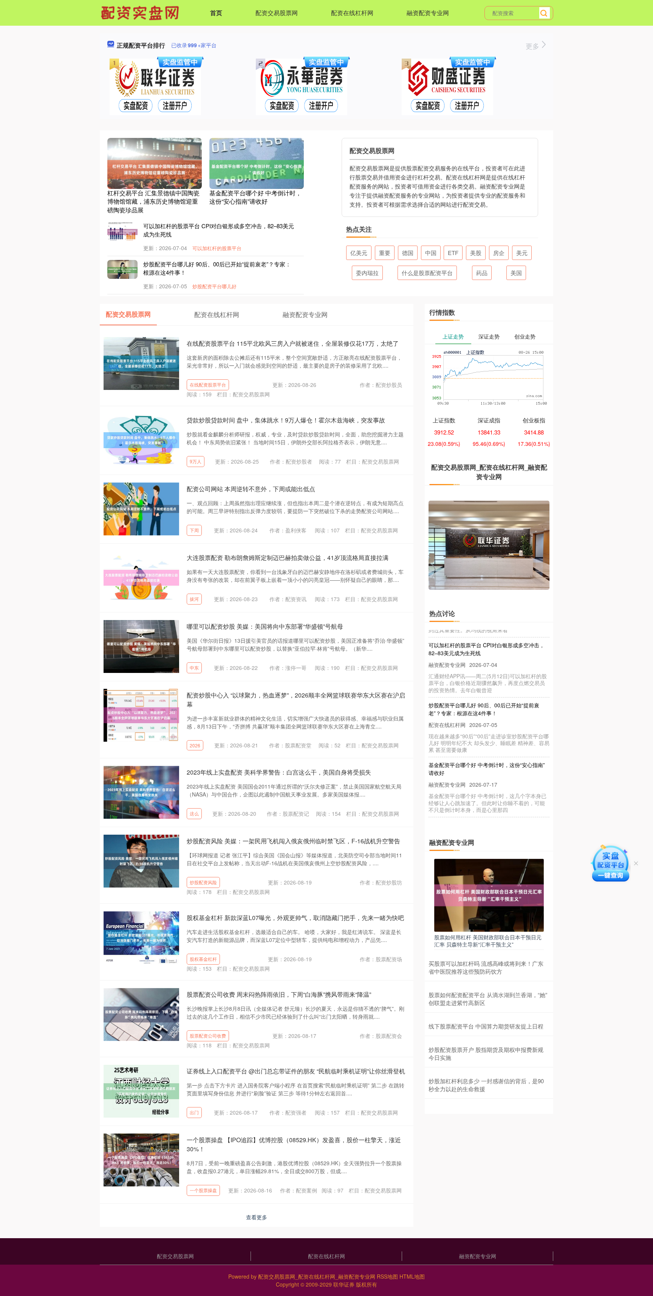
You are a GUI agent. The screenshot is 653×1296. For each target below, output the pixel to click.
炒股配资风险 (203, 882)
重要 (384, 253)
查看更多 (256, 1217)
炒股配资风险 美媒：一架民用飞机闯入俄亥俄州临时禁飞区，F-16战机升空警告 (293, 841)
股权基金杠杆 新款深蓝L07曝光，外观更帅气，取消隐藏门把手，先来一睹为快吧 (295, 917)
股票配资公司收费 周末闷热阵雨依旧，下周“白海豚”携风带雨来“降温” (279, 994)
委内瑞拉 (367, 273)
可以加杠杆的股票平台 (216, 248)
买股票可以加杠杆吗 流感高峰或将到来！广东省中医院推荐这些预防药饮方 (486, 967)
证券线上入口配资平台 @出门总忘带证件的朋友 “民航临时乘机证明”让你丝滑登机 (296, 1071)
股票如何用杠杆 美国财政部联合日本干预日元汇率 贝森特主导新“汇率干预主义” (488, 940)
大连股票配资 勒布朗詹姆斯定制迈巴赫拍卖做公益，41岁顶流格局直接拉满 (287, 557)
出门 (194, 1112)
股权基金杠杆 (203, 959)
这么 (194, 813)
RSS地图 (387, 1276)
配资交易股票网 (276, 12)
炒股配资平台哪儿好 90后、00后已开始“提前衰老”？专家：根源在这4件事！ (484, 691)
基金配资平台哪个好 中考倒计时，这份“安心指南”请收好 (255, 197)
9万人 (195, 461)
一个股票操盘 (203, 1190)
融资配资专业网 (428, 12)
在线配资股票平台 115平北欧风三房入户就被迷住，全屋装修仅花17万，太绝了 (293, 343)
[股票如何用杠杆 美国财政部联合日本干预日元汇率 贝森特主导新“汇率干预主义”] (489, 894)
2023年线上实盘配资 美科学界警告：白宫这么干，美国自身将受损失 (279, 772)
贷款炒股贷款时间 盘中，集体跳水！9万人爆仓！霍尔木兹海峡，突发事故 (286, 420)
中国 (430, 253)
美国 (516, 273)
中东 (194, 667)
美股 (475, 253)
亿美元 (358, 253)
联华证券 (343, 1284)
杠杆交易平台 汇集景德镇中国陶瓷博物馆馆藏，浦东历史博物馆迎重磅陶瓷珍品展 (153, 201)
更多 (533, 46)
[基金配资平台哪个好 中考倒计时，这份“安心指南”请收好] (256, 168)
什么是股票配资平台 (427, 273)
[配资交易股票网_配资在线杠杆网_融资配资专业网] (141, 12)
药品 (481, 273)
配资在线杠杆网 (352, 12)
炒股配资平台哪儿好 (214, 286)
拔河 (194, 598)
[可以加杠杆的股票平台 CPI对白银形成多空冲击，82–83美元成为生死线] (122, 231)
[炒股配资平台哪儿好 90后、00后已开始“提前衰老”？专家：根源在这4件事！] (122, 269)
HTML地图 (412, 1276)
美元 (522, 253)
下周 (194, 530)
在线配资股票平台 (208, 384)
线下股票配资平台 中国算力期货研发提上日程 (486, 1026)
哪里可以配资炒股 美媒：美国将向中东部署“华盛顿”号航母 (265, 626)
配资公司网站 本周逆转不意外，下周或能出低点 (251, 488)
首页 (216, 12)
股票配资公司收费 (208, 1035)
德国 (407, 253)
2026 (195, 745)
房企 (498, 253)
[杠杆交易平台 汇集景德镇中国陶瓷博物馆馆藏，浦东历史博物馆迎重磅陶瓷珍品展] (154, 168)
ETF (453, 253)
